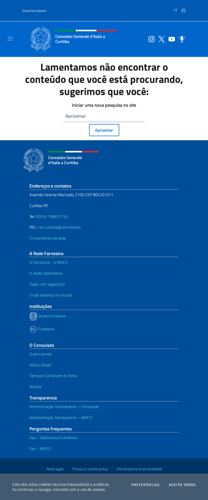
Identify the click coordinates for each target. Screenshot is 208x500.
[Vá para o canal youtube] (170, 39)
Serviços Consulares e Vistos (53, 375)
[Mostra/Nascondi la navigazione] (10, 39)
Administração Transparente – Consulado (64, 406)
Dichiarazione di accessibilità (139, 469)
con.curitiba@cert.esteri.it (59, 227)
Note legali (55, 469)
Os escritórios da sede (47, 238)
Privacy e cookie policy (90, 469)
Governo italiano (34, 10)
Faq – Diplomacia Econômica (53, 437)
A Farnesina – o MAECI (48, 262)
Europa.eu (46, 329)
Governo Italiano (51, 316)
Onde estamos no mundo (50, 295)
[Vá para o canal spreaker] (181, 39)
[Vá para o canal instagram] (150, 39)
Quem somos (40, 354)
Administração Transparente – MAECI (61, 417)
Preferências (145, 485)
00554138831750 (52, 216)
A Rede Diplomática (45, 273)
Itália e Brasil (40, 365)
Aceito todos (182, 485)
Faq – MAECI (40, 448)
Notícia (35, 386)
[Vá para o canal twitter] (160, 39)
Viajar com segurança (47, 284)
